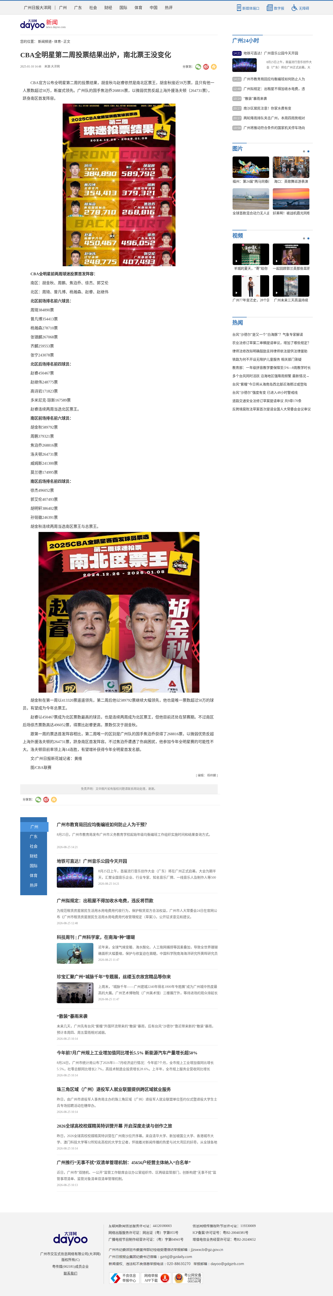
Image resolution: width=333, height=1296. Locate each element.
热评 (169, 8)
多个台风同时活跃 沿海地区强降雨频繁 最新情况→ (270, 376)
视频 (237, 236)
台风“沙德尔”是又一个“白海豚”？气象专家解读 (267, 334)
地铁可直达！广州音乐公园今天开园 (92, 861)
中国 (153, 8)
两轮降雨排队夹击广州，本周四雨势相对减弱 (274, 118)
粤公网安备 (192, 1275)
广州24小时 (245, 41)
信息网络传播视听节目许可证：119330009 (224, 1226)
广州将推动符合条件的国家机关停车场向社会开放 (274, 128)
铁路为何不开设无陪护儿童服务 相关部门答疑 (267, 359)
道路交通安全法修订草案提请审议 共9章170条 (267, 401)
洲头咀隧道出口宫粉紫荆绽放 (295, 213)
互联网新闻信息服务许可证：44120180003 (140, 1226)
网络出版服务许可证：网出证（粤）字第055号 (143, 1233)
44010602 (194, 1278)
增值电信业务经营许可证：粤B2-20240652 (224, 1239)
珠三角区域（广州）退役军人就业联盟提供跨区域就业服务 (114, 1089)
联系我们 (70, 1273)
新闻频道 (45, 41)
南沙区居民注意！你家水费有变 (267, 108)
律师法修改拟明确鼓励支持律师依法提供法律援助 (269, 351)
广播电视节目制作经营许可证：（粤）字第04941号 (146, 1239)
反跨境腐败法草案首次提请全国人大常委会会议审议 (271, 409)
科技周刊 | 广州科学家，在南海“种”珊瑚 (96, 937)
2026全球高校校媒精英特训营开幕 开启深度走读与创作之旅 (114, 1126)
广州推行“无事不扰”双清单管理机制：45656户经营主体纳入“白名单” (124, 1162)
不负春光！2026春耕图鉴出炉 (295, 181)
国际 (123, 8)
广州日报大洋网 (37, 8)
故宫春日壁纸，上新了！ (251, 213)
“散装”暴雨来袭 (72, 1016)
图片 (237, 149)
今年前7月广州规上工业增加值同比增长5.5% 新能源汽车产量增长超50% (127, 1053)
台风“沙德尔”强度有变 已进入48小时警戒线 (265, 392)
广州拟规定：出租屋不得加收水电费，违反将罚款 (105, 900)
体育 (138, 8)
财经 (108, 8)
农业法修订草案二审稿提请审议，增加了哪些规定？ (271, 343)
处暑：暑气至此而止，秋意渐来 (256, 300)
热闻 (237, 323)
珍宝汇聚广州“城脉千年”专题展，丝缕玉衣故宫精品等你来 (114, 976)
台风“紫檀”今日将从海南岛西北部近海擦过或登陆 (269, 384)
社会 (93, 8)
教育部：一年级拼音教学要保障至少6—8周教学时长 (271, 368)
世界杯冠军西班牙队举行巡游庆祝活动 (262, 181)
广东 (78, 8)
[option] (269, 188)
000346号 (194, 1281)
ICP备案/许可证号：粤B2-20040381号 (220, 1233)
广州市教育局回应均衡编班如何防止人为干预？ (103, 824)
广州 (63, 8)
